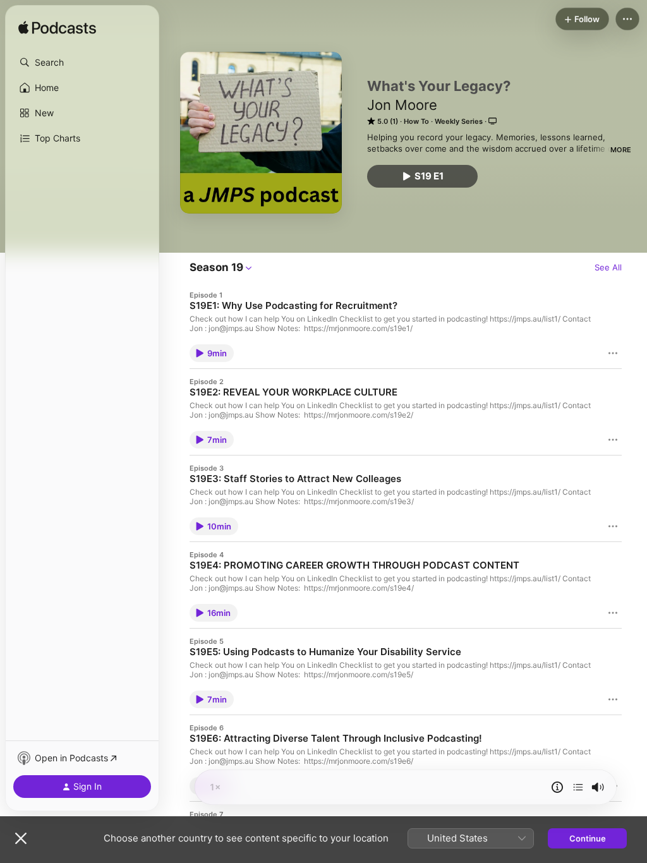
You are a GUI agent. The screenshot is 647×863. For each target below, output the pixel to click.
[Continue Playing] (578, 787)
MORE (620, 149)
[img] (57, 28)
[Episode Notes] (557, 787)
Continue (587, 838)
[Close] (21, 838)
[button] (82, 62)
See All (608, 267)
